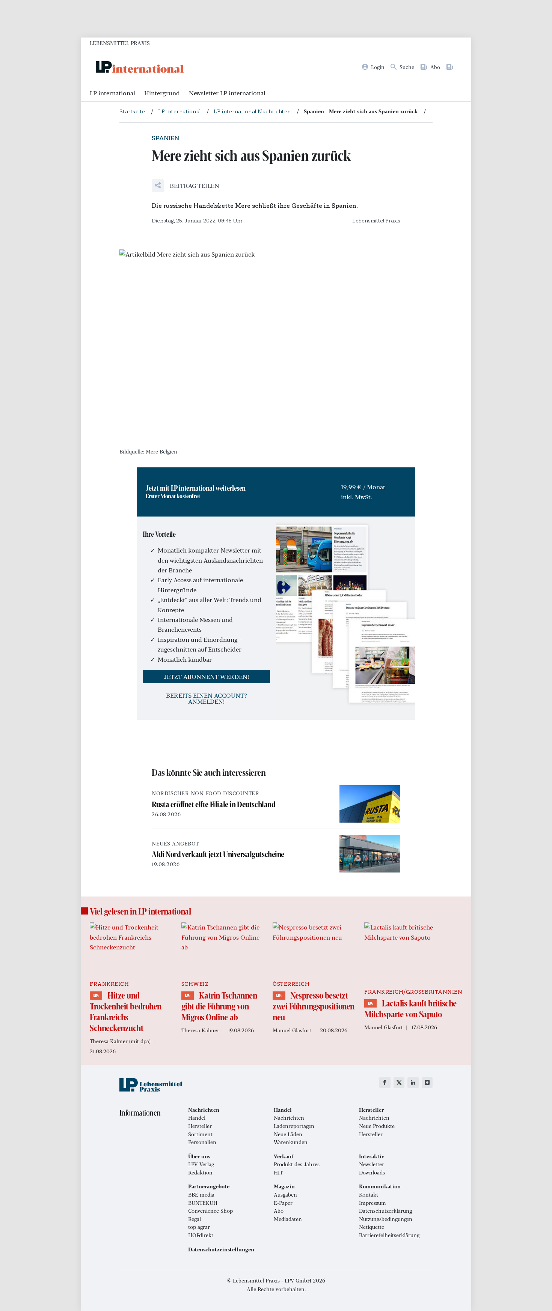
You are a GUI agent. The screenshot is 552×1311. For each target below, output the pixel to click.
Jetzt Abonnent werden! (206, 676)
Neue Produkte (377, 1126)
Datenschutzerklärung (385, 1210)
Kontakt (368, 1194)
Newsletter (371, 1164)
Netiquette (371, 1227)
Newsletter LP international (227, 93)
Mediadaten (288, 1219)
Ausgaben (285, 1194)
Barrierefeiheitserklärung (389, 1235)
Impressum (372, 1203)
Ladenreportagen (294, 1126)
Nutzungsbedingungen (385, 1219)
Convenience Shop (210, 1210)
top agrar (199, 1227)
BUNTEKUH (202, 1203)
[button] (185, 185)
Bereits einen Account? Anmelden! (206, 698)
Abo (279, 1210)
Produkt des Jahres (297, 1164)
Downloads (372, 1172)
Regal (194, 1219)
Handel (196, 1117)
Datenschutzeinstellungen (221, 1249)
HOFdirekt (200, 1235)
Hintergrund (162, 93)
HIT (278, 1172)
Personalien (202, 1142)
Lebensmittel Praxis (120, 43)
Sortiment (200, 1134)
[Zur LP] (451, 67)
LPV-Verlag (201, 1164)
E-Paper (283, 1203)
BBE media (201, 1194)
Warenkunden (291, 1142)
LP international (112, 93)
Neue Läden (288, 1134)
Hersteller (200, 1126)
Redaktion (200, 1172)
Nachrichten (289, 1117)
